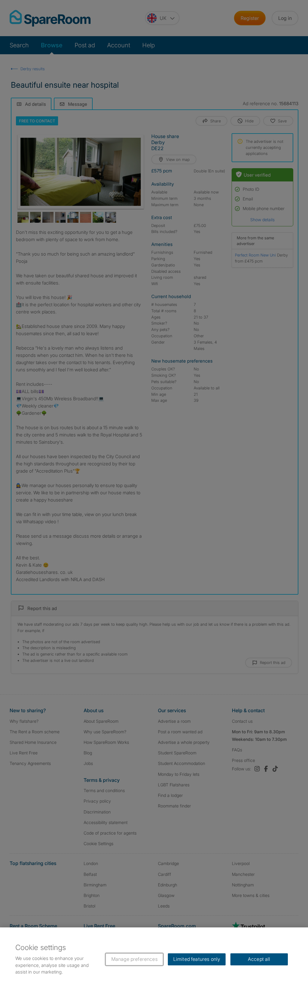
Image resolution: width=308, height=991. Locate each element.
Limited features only (196, 959)
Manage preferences (134, 959)
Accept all (259, 959)
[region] (154, 959)
